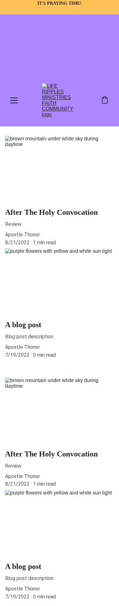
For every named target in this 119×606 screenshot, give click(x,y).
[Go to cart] (105, 100)
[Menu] (14, 100)
